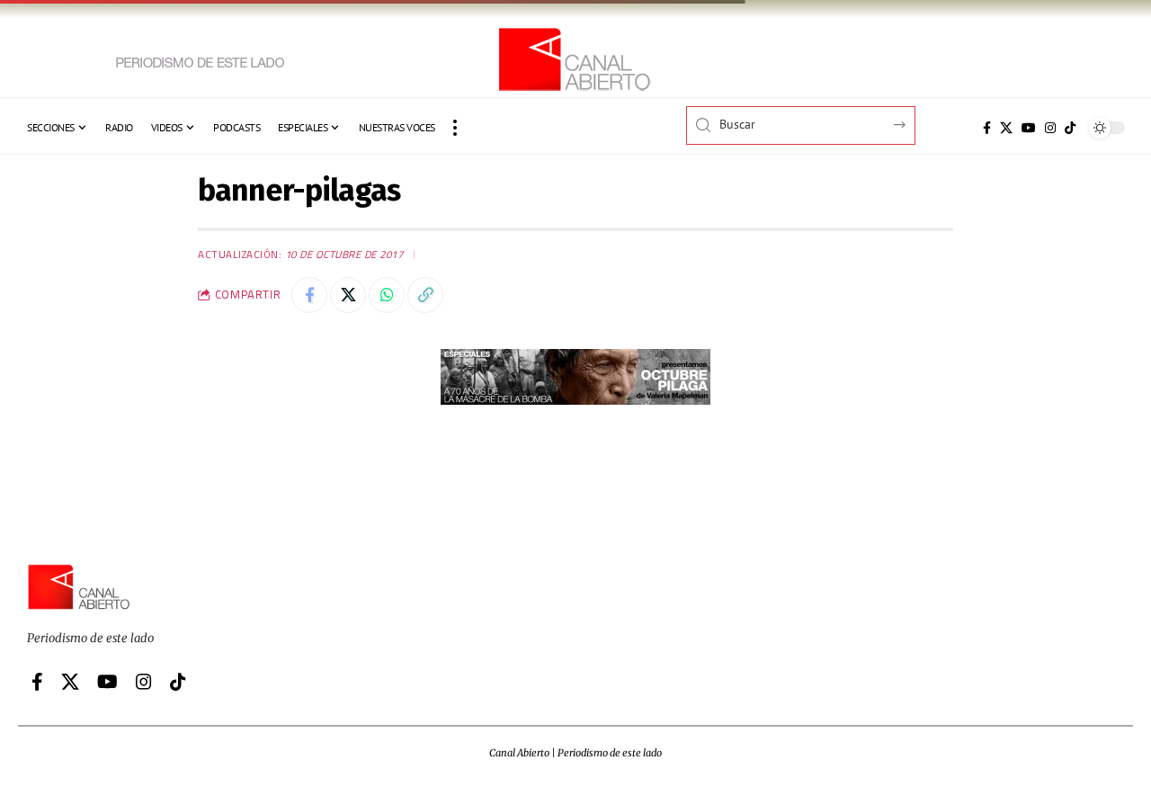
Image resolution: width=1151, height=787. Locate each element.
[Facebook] (986, 127)
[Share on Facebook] (309, 295)
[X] (1006, 127)
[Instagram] (1050, 127)
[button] (455, 127)
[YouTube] (1028, 127)
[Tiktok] (1070, 127)
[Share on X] (348, 295)
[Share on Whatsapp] (387, 295)
